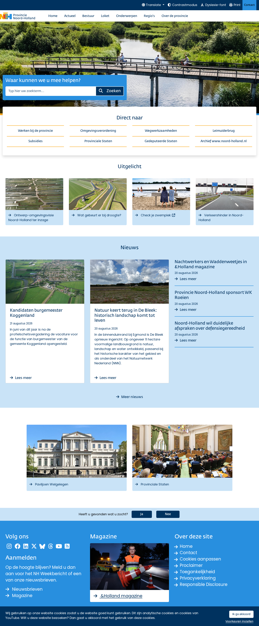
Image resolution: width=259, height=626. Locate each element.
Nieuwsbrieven (27, 589)
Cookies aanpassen (200, 559)
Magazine (22, 595)
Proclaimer (191, 565)
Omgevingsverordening (98, 130)
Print (237, 5)
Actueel (70, 16)
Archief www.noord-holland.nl (224, 141)
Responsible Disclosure (203, 584)
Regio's (149, 16)
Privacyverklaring (198, 578)
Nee (168, 514)
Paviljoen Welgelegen (51, 484)
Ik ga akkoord (241, 614)
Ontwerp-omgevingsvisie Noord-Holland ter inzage (31, 217)
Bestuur (88, 16)
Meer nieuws (132, 397)
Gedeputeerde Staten (161, 141)
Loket (105, 16)
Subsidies (35, 141)
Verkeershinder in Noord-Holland (221, 217)
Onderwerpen (126, 16)
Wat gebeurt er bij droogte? (99, 215)
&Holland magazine (121, 596)
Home (52, 16)
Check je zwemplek (158, 215)
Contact (249, 5)
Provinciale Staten (98, 141)
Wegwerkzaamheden (161, 130)
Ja (141, 514)
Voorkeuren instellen (239, 621)
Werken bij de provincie (35, 130)
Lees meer (23, 378)
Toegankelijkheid (197, 572)
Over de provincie (175, 16)
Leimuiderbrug (224, 130)
